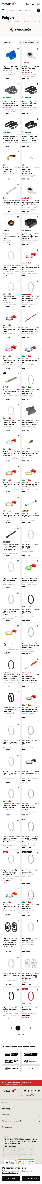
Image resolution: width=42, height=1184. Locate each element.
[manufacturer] (11, 1054)
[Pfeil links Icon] (12, 1028)
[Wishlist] (33, 4)
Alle (31, 1068)
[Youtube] (24, 1090)
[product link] (11, 936)
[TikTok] (35, 1090)
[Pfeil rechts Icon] (30, 1028)
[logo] (9, 3)
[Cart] (38, 4)
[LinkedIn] (38, 1090)
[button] (21, 1103)
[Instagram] (31, 1090)
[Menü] (15, 1161)
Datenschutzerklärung (10, 1173)
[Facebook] (28, 1090)
